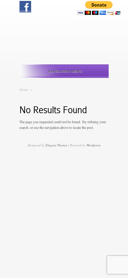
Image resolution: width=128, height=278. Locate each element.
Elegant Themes (56, 145)
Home (23, 89)
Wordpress (94, 145)
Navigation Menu (65, 71)
